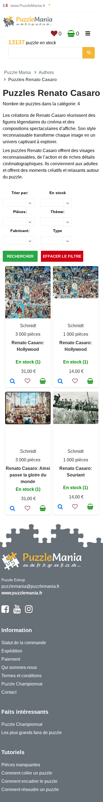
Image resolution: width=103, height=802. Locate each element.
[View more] (75, 296)
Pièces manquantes (20, 764)
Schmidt (28, 325)
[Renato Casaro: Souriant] (60, 507)
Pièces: (20, 212)
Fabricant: (20, 230)
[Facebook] (5, 611)
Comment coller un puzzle (26, 773)
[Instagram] (28, 611)
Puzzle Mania (17, 72)
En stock (57, 193)
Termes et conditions (21, 675)
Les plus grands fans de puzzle (31, 732)
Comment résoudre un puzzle (30, 789)
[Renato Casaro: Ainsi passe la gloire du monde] (12, 508)
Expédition (11, 651)
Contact (8, 692)
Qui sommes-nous (19, 667)
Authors (46, 72)
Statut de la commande (23, 642)
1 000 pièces (75, 334)
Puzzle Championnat (21, 684)
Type (57, 230)
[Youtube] (17, 611)
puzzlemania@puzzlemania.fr (30, 586)
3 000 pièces (27, 334)
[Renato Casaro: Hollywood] (12, 381)
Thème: (58, 212)
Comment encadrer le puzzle (29, 781)
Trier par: (20, 193)
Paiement (10, 659)
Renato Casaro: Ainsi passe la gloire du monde (28, 475)
